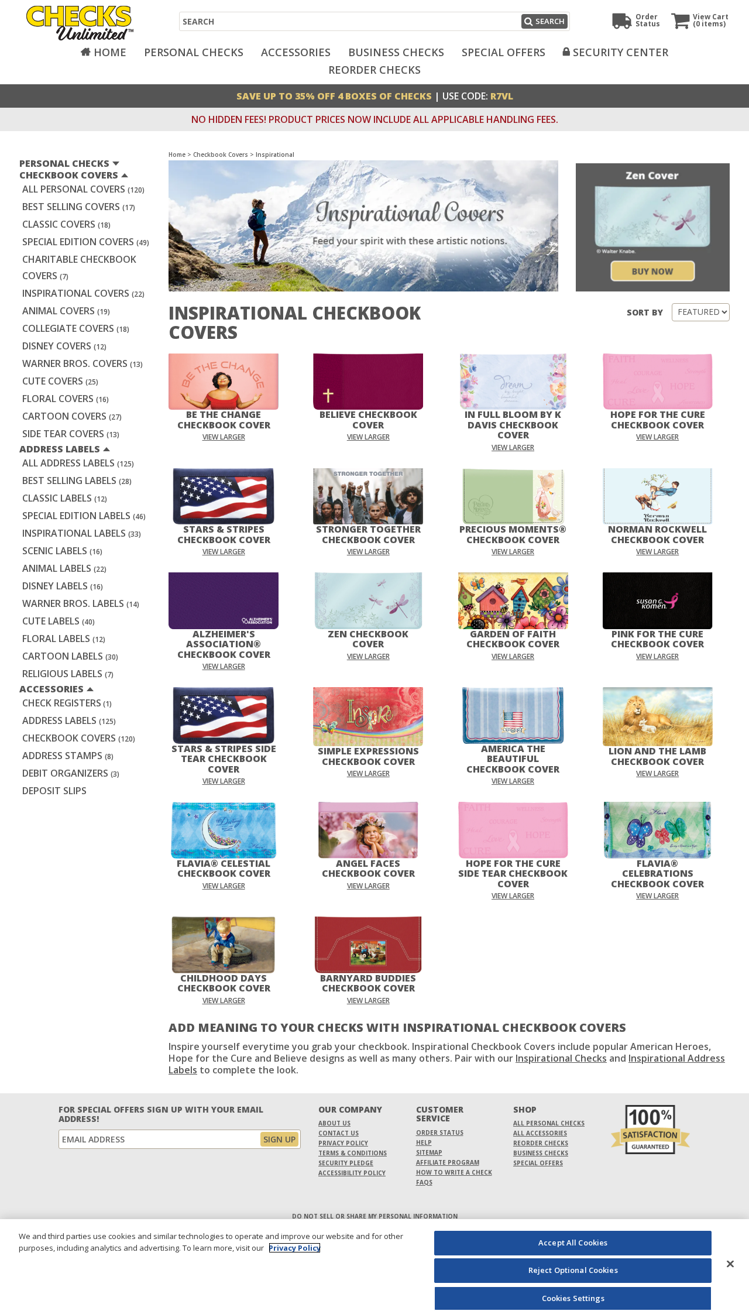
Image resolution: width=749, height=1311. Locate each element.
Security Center (620, 52)
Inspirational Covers (83, 293)
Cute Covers (60, 381)
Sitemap (429, 1152)
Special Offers (503, 52)
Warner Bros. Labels (80, 603)
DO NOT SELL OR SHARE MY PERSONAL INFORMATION (375, 1216)
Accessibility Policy (352, 1172)
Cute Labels (58, 621)
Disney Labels (62, 585)
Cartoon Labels (70, 656)
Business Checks (396, 52)
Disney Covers (64, 345)
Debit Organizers (70, 773)
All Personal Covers (83, 189)
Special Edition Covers (85, 241)
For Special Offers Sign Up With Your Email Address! (161, 1114)
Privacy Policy (343, 1143)
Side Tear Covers (70, 433)
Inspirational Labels (81, 533)
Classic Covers (66, 224)
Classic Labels (64, 498)
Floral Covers (65, 398)
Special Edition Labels (84, 515)
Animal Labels (64, 568)
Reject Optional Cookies (573, 1270)
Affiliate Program (447, 1162)
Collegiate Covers (75, 328)
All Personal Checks (549, 1123)
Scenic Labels (62, 550)
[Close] (730, 1263)
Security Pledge (345, 1162)
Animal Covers (66, 310)
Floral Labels (63, 638)
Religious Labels (68, 673)
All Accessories (540, 1133)
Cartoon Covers (72, 416)
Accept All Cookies (572, 1242)
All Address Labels (78, 463)
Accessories (296, 52)
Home (110, 52)
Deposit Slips (54, 790)
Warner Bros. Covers (82, 363)
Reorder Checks (374, 70)
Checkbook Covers (78, 738)
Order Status (439, 1132)
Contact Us (338, 1133)
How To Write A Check (454, 1172)
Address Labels (69, 720)
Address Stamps (68, 755)
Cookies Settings (573, 1298)
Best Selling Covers (78, 206)
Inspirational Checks (561, 1058)
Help (424, 1142)
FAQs (424, 1182)
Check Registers (67, 702)
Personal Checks (193, 52)
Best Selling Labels (77, 480)
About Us (334, 1123)
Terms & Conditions (352, 1152)
